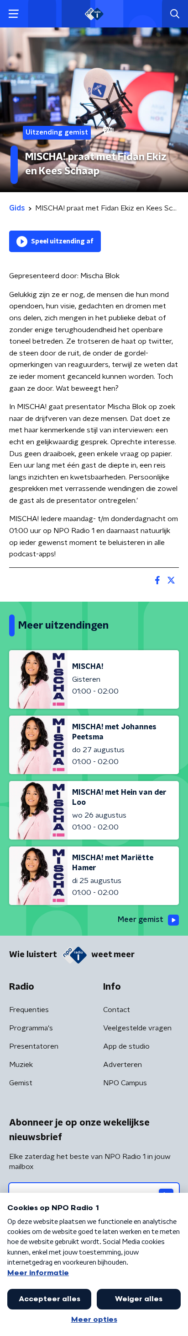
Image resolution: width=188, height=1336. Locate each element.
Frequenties (29, 1009)
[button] (13, 13)
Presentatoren (33, 1046)
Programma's (31, 1028)
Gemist (20, 1083)
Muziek (21, 1064)
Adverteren (122, 1064)
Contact (116, 1009)
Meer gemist (140, 919)
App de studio (126, 1046)
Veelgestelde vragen (137, 1028)
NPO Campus (125, 1083)
